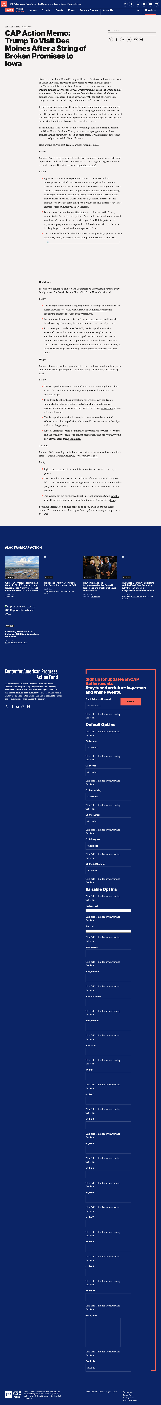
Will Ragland (95, 596)
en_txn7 (90, 1217)
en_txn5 (90, 1168)
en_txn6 (90, 1192)
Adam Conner (10, 596)
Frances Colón (148, 596)
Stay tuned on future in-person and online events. (116, 685)
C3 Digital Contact (95, 864)
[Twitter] (7, 706)
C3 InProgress (93, 839)
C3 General (91, 741)
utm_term (90, 1045)
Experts (46, 10)
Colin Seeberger (49, 591)
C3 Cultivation (93, 815)
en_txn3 (90, 1119)
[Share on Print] (156, 4)
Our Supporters (128, 1398)
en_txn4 (90, 1143)
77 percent (108, 233)
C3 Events (91, 765)
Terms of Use (127, 1392)
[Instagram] (23, 706)
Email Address (98, 699)
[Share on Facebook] (131, 4)
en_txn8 (90, 1241)
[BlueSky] (28, 706)
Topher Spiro (22, 643)
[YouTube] (18, 706)
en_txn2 (90, 1094)
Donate (149, 10)
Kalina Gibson (127, 596)
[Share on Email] (150, 4)
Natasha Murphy (11, 643)
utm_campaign (93, 996)
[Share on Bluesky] (144, 4)
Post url (90, 926)
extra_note (91, 1315)
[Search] (138, 11)
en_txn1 (89, 1069)
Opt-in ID (90, 1361)
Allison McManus (62, 591)
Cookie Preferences (130, 1401)
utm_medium (92, 971)
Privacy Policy (128, 1395)
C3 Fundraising (93, 790)
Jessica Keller (137, 596)
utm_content (92, 1020)
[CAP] (13, 1394)
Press (71, 10)
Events (59, 10)
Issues (33, 10)
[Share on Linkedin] (137, 4)
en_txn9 (90, 1266)
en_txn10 (90, 1290)
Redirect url (92, 906)
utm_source (92, 947)
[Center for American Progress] (4, 4)
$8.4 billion (80, 212)
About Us (108, 10)
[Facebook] (12, 706)
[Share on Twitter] (125, 4)
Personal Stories (89, 10)
